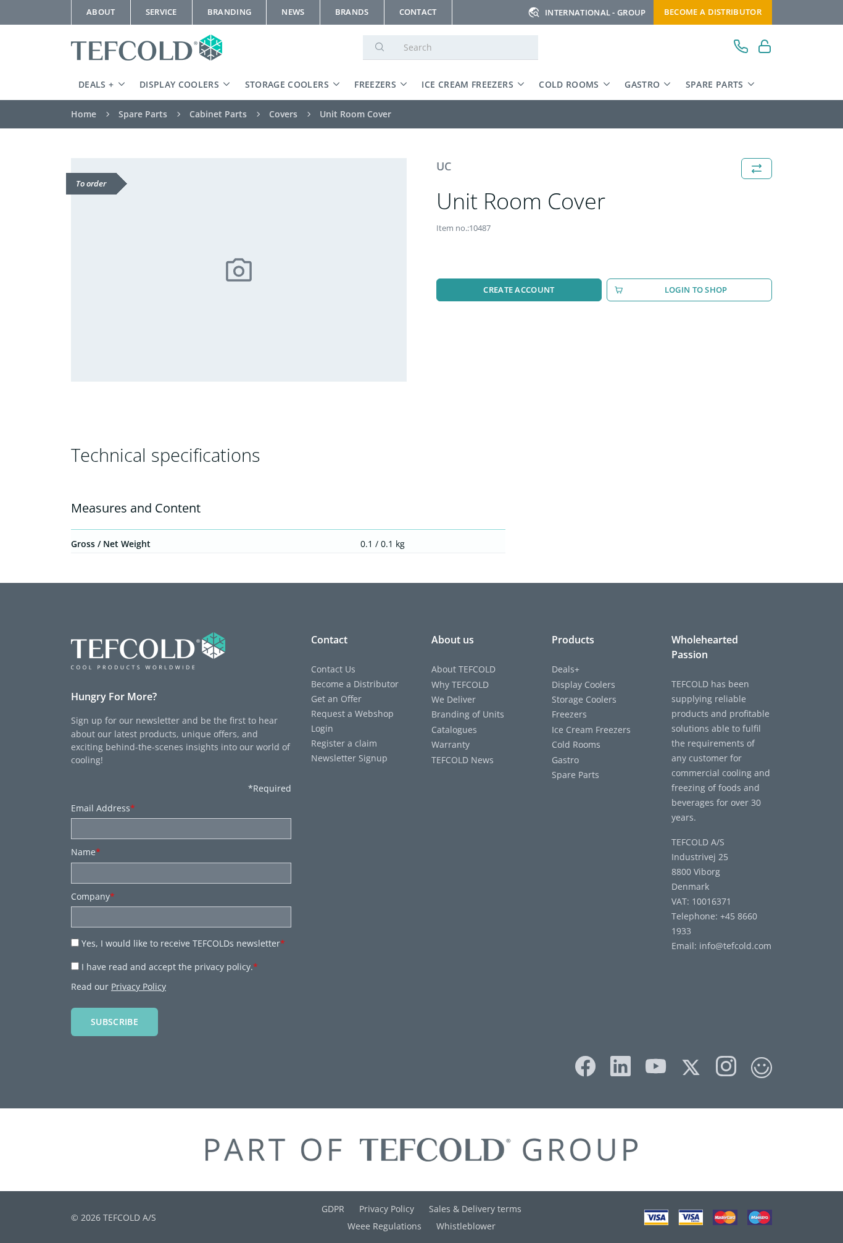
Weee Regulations (384, 1226)
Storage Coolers (287, 84)
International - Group (595, 12)
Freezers (375, 84)
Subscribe (114, 1021)
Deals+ (565, 669)
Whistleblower (466, 1226)
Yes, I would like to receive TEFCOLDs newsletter (183, 943)
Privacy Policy (138, 986)
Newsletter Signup (349, 758)
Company (93, 896)
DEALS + (96, 84)
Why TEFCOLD (460, 684)
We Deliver (453, 699)
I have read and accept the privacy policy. (169, 967)
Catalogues (454, 729)
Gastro (642, 84)
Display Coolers (179, 84)
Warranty (450, 744)
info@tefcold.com (735, 946)
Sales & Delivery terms (475, 1209)
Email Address (103, 808)
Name (86, 852)
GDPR (333, 1209)
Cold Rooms (569, 84)
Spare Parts (715, 84)
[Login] (765, 48)
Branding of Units (467, 714)
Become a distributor (713, 11)
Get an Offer (336, 699)
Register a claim (344, 743)
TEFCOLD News (462, 760)
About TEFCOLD (463, 669)
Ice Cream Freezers (467, 84)
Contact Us (333, 669)
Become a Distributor (355, 684)
